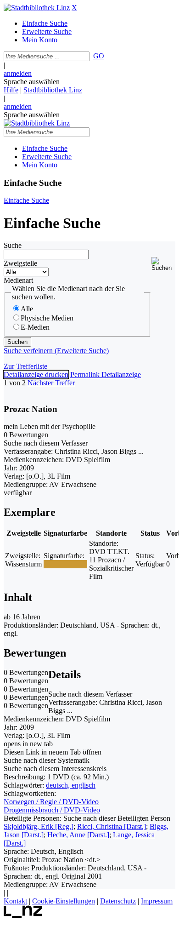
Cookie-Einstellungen (63, 901)
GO (98, 56)
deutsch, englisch (70, 785)
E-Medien (35, 327)
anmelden (18, 73)
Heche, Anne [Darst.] (78, 835)
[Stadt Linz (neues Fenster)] (23, 916)
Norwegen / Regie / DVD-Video (51, 802)
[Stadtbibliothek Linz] (37, 7)
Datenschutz (118, 901)
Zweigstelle (20, 263)
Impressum (157, 901)
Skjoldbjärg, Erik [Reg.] (38, 826)
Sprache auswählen (32, 82)
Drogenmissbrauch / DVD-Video (52, 810)
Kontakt (15, 901)
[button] (163, 264)
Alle (27, 309)
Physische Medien (47, 318)
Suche (13, 245)
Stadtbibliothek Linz (52, 90)
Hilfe (11, 90)
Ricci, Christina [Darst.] (111, 826)
